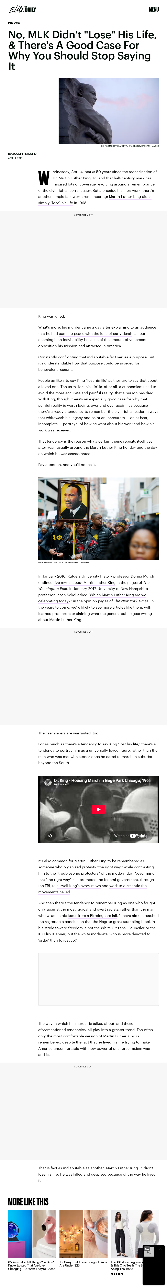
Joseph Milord (24, 154)
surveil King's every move (79, 885)
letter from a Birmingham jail (92, 915)
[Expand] (147, 1248)
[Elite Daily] (22, 9)
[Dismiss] (160, 1248)
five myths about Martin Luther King (84, 582)
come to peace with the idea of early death (95, 333)
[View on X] (98, 979)
